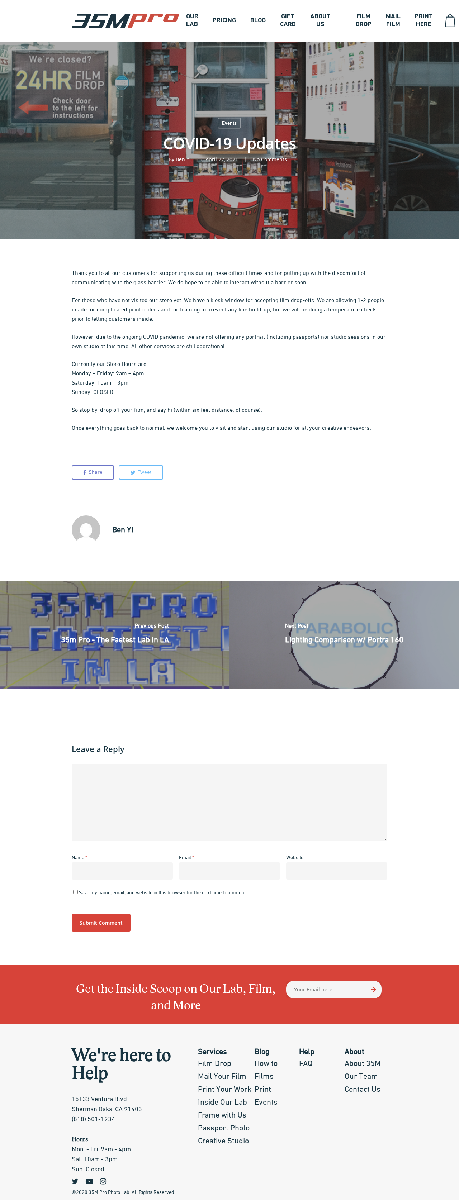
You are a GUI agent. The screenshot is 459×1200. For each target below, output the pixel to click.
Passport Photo (224, 1128)
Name (79, 857)
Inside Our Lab (222, 1102)
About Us (320, 21)
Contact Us (362, 1090)
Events (229, 123)
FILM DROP (364, 21)
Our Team (361, 1077)
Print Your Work (224, 1090)
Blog (258, 21)
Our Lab (192, 21)
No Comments (270, 159)
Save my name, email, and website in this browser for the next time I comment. (163, 892)
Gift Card (288, 21)
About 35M (363, 1064)
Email (186, 857)
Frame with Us (222, 1115)
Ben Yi (183, 159)
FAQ (306, 1064)
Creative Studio (223, 1141)
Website (294, 857)
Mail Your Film (222, 1077)
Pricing (224, 21)
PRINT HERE (424, 21)
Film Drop (214, 1064)
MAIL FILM (393, 21)
